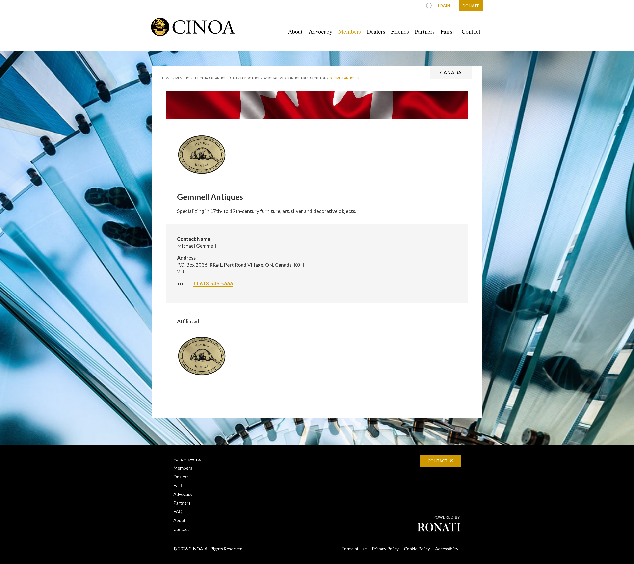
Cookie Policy (417, 548)
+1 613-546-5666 (213, 283)
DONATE (470, 5)
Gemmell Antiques (344, 78)
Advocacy (320, 31)
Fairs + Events (187, 459)
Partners (425, 31)
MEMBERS (182, 78)
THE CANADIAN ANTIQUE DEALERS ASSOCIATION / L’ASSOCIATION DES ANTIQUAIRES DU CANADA (259, 78)
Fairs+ (448, 31)
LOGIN (444, 5)
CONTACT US (440, 460)
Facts (178, 485)
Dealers (376, 31)
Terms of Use (354, 548)
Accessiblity (446, 548)
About (295, 31)
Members (349, 31)
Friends (400, 31)
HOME (166, 78)
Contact (471, 31)
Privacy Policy (385, 548)
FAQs (178, 511)
